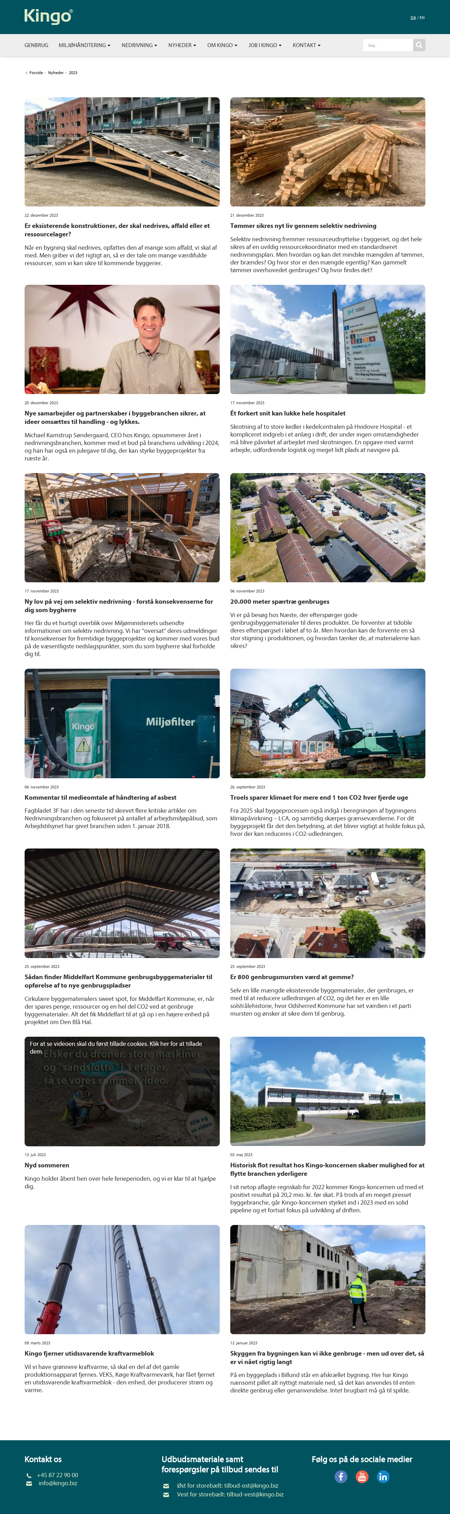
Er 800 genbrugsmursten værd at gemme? (292, 977)
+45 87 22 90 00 (57, 1475)
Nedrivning (138, 45)
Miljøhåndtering (83, 45)
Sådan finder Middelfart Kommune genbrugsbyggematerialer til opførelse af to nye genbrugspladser (118, 981)
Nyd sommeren (47, 1165)
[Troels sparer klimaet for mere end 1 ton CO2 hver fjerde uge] (327, 723)
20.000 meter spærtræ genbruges (279, 601)
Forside (36, 72)
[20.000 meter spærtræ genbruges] (327, 528)
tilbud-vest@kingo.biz (255, 1494)
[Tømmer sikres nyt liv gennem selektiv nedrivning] (327, 152)
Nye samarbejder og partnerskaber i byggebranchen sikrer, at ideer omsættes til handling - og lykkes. (115, 417)
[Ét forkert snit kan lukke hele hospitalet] (327, 339)
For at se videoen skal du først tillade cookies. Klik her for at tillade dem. (116, 1047)
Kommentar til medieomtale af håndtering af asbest (100, 797)
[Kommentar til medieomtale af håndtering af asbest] (122, 723)
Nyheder (180, 45)
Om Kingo (220, 45)
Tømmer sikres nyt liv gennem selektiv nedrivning (303, 226)
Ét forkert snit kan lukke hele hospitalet (288, 413)
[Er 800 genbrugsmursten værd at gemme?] (327, 903)
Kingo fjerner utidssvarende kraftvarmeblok (89, 1353)
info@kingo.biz (58, 1483)
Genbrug (36, 45)
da (413, 17)
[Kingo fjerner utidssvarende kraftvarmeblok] (122, 1280)
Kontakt (305, 45)
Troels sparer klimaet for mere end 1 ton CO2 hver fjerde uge (319, 797)
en (422, 17)
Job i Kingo (263, 45)
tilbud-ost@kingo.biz (251, 1485)
